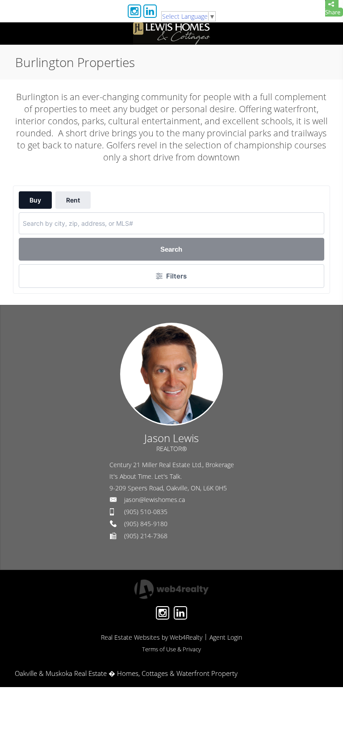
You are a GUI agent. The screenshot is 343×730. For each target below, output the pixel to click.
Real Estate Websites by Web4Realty (151, 637)
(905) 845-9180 (145, 523)
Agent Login (225, 637)
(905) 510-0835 (145, 511)
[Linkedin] (150, 11)
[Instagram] (134, 11)
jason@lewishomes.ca (154, 499)
